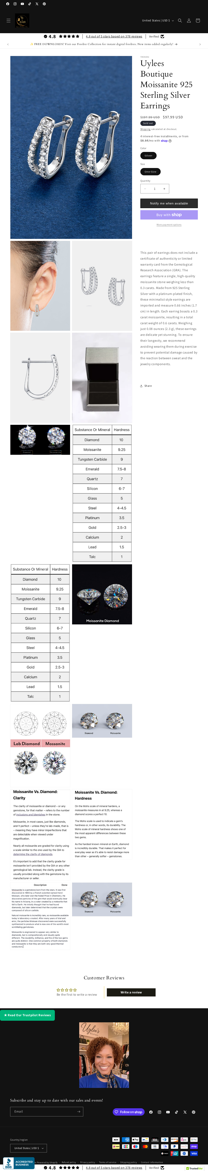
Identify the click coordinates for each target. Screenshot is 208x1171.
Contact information (152, 1162)
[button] (8, 20)
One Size (153, 172)
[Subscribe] (78, 1111)
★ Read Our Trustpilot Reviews (27, 1015)
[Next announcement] (200, 44)
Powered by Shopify (47, 1162)
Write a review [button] (131, 992)
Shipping (145, 129)
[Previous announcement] (7, 44)
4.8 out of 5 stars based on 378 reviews (114, 36)
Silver (151, 156)
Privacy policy (87, 1162)
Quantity (145, 180)
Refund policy (69, 1162)
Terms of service (107, 1162)
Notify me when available (169, 203)
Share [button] (148, 386)
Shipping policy (128, 1162)
